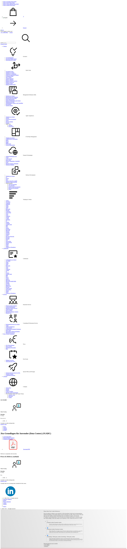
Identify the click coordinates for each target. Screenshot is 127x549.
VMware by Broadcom (11, 247)
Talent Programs (9, 309)
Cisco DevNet (11, 185)
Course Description (7, 436)
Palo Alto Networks (10, 236)
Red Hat (7, 238)
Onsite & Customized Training (12, 75)
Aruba (7, 206)
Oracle (7, 235)
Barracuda (8, 209)
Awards (7, 389)
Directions (10, 396)
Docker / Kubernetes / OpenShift (13, 161)
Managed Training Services (11, 308)
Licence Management (10, 145)
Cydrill (7, 218)
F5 (6, 221)
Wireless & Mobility (10, 164)
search (2, 42)
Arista (7, 205)
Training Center (11, 395)
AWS (7, 207)
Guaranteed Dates (9, 76)
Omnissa (7, 234)
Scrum (7, 120)
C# (6, 177)
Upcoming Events (9, 71)
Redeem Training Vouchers (11, 81)
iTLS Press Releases (10, 345)
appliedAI (8, 204)
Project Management (10, 99)
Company (5, 376)
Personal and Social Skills (11, 98)
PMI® (7, 142)
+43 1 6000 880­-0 (4, 32)
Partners (7, 390)
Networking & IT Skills (11, 60)
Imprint (4, 500)
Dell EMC (8, 219)
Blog (7, 348)
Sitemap (5, 504)
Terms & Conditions (7, 499)
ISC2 (7, 227)
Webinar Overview (10, 360)
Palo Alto (8, 284)
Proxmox (8, 237)
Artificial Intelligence (10, 326)
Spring (9, 189)
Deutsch (24, 27)
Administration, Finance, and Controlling (14, 103)
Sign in (4, 506)
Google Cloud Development (14, 186)
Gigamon (8, 223)
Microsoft (8, 230)
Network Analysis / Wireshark (12, 163)
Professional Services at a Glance (13, 324)
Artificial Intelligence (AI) (11, 156)
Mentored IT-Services (10, 332)
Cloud (7, 157)
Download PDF (26, 449)
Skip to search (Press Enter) (9, 2)
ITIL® (7, 141)
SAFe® (7, 118)
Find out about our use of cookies (51, 543)
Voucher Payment (9, 374)
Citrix (7, 215)
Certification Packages (10, 375)
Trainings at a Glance (10, 96)
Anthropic (8, 203)
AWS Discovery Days (10, 361)
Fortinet (7, 222)
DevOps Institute (9, 121)
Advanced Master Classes (11, 58)
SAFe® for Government (11, 119)
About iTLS (8, 387)
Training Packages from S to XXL (13, 372)
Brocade (7, 210)
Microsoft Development (13, 188)
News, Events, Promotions (8, 333)
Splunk (7, 243)
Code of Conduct (9, 391)
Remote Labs (8, 313)
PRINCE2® (8, 143)
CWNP (7, 217)
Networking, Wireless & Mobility (13, 331)
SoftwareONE (9, 242)
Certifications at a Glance (11, 259)
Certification (5, 248)
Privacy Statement (7, 501)
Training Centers (9, 83)
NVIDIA (8, 232)
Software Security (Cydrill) (11, 181)
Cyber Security (9, 158)
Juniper (7, 228)
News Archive (9, 346)
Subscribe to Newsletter (11, 347)
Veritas (7, 246)
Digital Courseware (10, 82)
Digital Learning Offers (11, 84)
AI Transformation (10, 57)
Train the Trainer (9, 105)
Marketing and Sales (10, 102)
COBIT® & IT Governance (12, 139)
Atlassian (10, 125)
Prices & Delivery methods (8, 437)
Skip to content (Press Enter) (9, 5)
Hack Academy (9, 310)
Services (5, 294)
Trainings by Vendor (10, 72)
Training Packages (9, 78)
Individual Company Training (12, 311)
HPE (7, 225)
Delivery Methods (9, 79)
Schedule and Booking (8, 439)
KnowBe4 (8, 229)
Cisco (7, 213)
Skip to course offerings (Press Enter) (11, 4)
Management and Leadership (12, 97)
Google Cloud (9, 224)
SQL (7, 179)
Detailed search (4, 44)
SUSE (7, 244)
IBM (7, 275)
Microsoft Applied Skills (11, 281)
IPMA (7, 140)
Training (5, 46)
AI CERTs (8, 201)
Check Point (8, 212)
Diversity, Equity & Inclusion (12, 392)
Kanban (7, 122)
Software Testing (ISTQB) (11, 182)
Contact (11, 32)
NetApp (7, 231)
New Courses (9, 77)
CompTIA (8, 216)
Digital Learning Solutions (11, 305)
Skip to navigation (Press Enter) (9, 1)
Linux (7, 162)
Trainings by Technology (11, 73)
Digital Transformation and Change (13, 100)
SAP (7, 240)
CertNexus (8, 211)
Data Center (8, 160)
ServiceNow (11, 126)
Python (7, 178)
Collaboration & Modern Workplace (13, 329)
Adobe (7, 200)
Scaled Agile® (9, 288)
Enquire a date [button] (4, 424)
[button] (26, 42)
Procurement (8, 104)
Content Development (10, 307)
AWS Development (12, 184)
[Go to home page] (2, 30)
